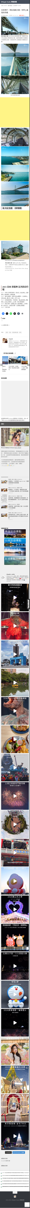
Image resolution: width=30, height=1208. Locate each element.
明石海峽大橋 (15, 332)
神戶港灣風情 (20, 301)
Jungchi (5, 15)
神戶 (20, 332)
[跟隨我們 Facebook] (18, 424)
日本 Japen (4, 5)
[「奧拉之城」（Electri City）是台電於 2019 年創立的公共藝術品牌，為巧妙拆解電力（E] (15, 682)
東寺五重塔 (8, 296)
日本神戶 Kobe (17, 5)
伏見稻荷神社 (8, 300)
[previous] (1, 365)
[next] (28, 365)
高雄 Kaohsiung (18, 479)
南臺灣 (9, 479)
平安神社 (15, 300)
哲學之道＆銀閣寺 (16, 296)
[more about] (17, 447)
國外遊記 (10, 5)
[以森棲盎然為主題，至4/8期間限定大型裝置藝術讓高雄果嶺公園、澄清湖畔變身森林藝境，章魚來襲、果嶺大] (15, 824)
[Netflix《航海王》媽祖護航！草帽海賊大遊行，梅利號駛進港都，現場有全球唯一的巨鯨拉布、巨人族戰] (15, 767)
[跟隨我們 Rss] (28, 424)
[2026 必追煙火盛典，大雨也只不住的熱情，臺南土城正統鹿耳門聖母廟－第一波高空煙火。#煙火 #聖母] (15, 796)
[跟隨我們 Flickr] (25, 424)
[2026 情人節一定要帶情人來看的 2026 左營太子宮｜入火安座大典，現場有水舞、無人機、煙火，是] (15, 966)
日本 (10, 332)
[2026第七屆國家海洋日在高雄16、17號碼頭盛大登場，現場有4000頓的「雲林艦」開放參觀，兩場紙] (15, 654)
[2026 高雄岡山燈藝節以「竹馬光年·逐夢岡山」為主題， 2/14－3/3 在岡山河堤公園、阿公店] (15, 938)
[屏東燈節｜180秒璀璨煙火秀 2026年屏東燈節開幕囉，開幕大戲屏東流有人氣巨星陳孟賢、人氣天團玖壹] (15, 1023)
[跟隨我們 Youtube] (23, 424)
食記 (13, 479)
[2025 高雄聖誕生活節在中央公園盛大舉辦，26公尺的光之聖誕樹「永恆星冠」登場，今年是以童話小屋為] (15, 1079)
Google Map (8, 266)
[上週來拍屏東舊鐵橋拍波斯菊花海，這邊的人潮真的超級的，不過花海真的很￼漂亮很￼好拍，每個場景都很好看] (15, 1051)
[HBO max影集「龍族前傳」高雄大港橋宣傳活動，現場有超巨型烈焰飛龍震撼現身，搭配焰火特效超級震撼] (15, 626)
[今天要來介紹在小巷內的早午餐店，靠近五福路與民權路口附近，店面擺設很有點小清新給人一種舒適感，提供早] (15, 739)
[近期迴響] (18, 475)
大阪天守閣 (12, 305)
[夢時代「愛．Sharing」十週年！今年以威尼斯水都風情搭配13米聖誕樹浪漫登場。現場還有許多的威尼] (15, 1108)
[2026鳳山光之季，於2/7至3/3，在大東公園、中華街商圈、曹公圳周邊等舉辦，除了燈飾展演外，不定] (15, 909)
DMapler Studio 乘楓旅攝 (9, 2)
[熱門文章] (11, 475)
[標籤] (25, 475)
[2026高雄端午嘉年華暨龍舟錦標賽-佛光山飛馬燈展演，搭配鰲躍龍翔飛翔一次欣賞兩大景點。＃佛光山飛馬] (15, 597)
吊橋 (7, 332)
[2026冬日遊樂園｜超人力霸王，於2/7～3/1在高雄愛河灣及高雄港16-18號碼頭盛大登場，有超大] (15, 881)
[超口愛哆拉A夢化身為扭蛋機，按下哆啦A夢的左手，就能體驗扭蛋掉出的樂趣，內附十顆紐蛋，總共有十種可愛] (15, 994)
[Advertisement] (15, 112)
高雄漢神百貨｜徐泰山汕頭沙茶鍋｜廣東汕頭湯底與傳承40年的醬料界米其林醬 (18, 516)
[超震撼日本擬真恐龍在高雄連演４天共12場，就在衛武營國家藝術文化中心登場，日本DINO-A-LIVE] (15, 711)
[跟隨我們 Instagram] (20, 424)
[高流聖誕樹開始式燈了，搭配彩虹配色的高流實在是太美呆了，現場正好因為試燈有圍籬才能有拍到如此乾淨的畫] (15, 1136)
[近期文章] (4, 475)
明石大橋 (7, 303)
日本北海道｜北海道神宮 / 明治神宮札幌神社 (14, 368)
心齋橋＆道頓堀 (20, 305)
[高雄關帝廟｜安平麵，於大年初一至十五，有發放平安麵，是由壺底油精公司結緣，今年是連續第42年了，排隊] (15, 853)
